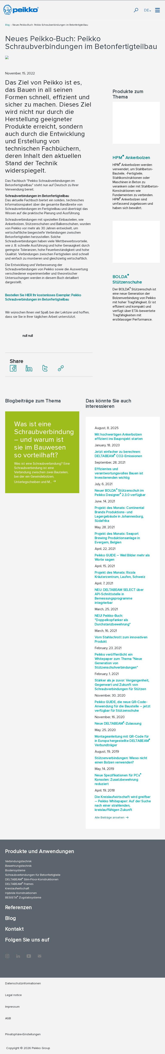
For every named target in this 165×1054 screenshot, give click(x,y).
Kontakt (14, 929)
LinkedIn (18, 954)
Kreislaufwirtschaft (17, 888)
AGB (8, 1018)
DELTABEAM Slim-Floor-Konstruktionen (31, 879)
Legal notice (13, 995)
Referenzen (18, 907)
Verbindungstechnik (18, 861)
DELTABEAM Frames (19, 884)
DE (146, 10)
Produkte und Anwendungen (39, 851)
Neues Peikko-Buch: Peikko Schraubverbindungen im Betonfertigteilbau (50, 25)
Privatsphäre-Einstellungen (23, 1034)
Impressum (12, 1006)
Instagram (7, 954)
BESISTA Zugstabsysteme (23, 897)
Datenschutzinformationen (23, 983)
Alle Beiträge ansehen (109, 817)
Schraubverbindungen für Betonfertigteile (32, 875)
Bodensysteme (15, 870)
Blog (7, 25)
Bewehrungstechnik (18, 866)
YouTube (29, 954)
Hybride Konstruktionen (21, 893)
